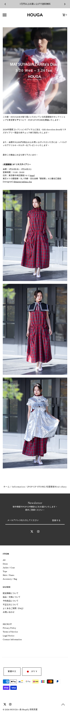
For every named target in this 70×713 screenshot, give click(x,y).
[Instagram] (38, 532)
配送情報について (10, 593)
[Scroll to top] (63, 704)
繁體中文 (12, 672)
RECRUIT (7, 624)
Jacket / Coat (9, 568)
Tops (5, 572)
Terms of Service (10, 632)
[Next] (64, 4)
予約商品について (10, 601)
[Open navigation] (13, 15)
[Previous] (5, 4)
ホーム (6, 487)
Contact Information (12, 640)
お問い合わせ (8, 612)
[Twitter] (32, 532)
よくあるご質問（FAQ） (14, 609)
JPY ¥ (34, 672)
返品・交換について (11, 597)
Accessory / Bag (10, 579)
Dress (5, 564)
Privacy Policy (9, 628)
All (4, 560)
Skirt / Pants (8, 575)
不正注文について (10, 605)
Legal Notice (8, 636)
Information (18, 487)
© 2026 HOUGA (10, 710)
